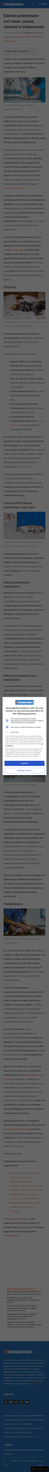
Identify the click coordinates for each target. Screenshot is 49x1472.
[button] (24, 732)
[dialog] (24, 736)
